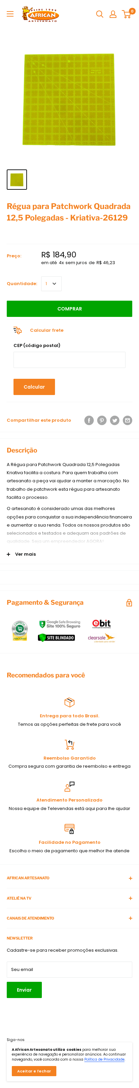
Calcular (34, 387)
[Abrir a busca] (100, 14)
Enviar (24, 990)
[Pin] (102, 420)
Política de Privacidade (104, 1059)
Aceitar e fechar (34, 1071)
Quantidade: (22, 283)
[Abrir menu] (10, 14)
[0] (126, 14)
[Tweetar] (114, 420)
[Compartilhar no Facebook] (89, 420)
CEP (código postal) (36, 345)
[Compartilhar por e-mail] (127, 420)
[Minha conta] (113, 14)
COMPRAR (69, 308)
